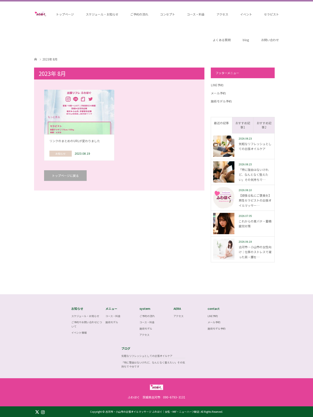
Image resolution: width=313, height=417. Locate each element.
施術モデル (111, 322)
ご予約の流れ (139, 14)
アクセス (222, 14)
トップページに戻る (65, 175)
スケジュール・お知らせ (102, 14)
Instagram (42, 411)
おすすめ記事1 (242, 125)
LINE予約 (217, 85)
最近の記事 (221, 123)
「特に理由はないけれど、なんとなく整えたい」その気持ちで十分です (153, 364)
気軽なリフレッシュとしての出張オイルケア (146, 356)
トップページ (65, 14)
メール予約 (218, 93)
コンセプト (167, 14)
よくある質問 (222, 40)
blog (246, 40)
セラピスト (271, 14)
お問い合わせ (270, 40)
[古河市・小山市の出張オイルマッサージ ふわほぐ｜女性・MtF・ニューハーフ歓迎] (156, 387)
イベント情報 (79, 332)
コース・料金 (196, 14)
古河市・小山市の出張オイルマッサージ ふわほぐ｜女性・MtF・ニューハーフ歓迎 (152, 411)
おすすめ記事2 (264, 125)
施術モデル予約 (221, 101)
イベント (246, 14)
